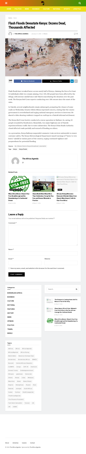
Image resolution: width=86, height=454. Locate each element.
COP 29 (25, 366)
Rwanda (10, 388)
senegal (18, 388)
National (56, 9)
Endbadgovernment (26, 370)
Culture (46, 9)
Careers (24, 443)
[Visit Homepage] (43, 3)
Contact (32, 443)
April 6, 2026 (12, 203)
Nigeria (10, 385)
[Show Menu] (6, 3)
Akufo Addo (12, 356)
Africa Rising (25, 352)
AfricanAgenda (13, 352)
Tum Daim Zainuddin (15, 403)
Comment (12, 223)
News (27, 9)
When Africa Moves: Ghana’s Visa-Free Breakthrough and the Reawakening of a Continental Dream (66, 321)
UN (9, 406)
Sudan (10, 392)
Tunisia (27, 403)
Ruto (34, 385)
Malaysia (30, 377)
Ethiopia (11, 374)
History (10, 313)
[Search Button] (80, 3)
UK (33, 403)
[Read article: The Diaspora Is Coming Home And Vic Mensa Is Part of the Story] (50, 301)
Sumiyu (17, 392)
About (7, 443)
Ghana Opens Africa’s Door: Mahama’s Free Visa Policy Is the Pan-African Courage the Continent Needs (66, 310)
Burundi (11, 363)
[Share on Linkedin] (72, 81)
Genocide (28, 374)
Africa (18, 348)
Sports (67, 9)
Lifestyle (77, 9)
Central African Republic (24, 363)
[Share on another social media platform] (76, 81)
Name (11, 249)
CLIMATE (11, 366)
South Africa (28, 388)
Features (11, 309)
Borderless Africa (24, 359)
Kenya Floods (23, 149)
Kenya (15, 149)
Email (11, 259)
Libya (23, 377)
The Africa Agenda (21, 34)
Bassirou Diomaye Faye (26, 356)
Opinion (10, 321)
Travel (10, 329)
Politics (18, 9)
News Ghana (27, 381)
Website (47, 259)
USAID (15, 406)
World (9, 333)
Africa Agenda (27, 348)
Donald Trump (13, 370)
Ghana (10, 377)
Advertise (15, 443)
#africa (10, 348)
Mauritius (11, 381)
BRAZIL (34, 359)
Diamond (34, 366)
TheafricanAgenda (14, 395)
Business (36, 9)
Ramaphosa (19, 385)
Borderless (12, 359)
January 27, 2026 (36, 34)
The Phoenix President (15, 399)
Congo (19, 366)
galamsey (19, 374)
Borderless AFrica (16, 189)
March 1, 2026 (37, 203)
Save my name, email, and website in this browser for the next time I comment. (37, 268)
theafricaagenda (28, 392)
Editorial (37, 189)
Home (9, 9)
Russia (28, 385)
